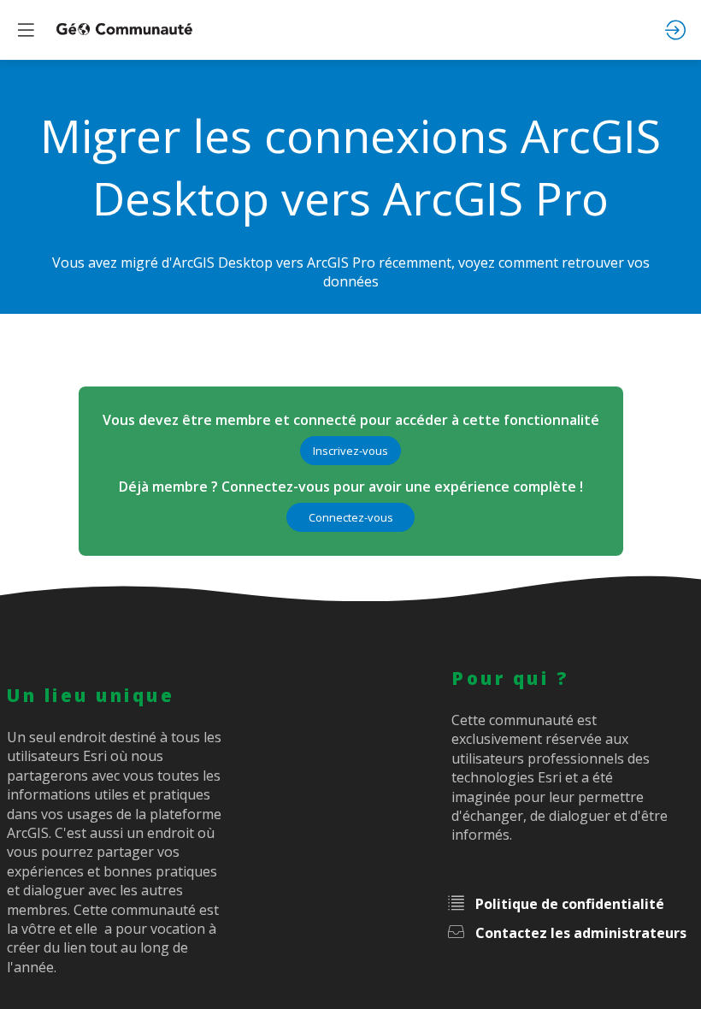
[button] (350, 450)
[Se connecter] (675, 30)
